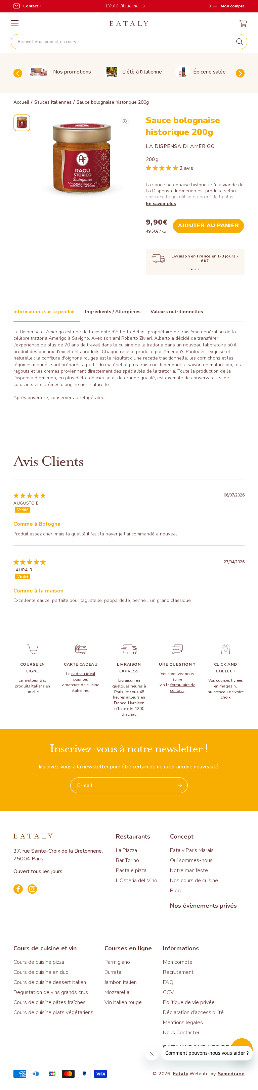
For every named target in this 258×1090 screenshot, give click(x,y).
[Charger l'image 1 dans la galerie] (21, 122)
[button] (129, 41)
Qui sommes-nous (191, 860)
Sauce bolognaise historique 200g (113, 102)
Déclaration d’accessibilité (193, 1012)
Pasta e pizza (131, 870)
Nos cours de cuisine (194, 880)
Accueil (21, 102)
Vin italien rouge (123, 1002)
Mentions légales (183, 1022)
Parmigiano (117, 962)
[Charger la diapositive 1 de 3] (192, 269)
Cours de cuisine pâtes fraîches (49, 1002)
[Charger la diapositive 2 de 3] (195, 269)
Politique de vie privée (189, 1002)
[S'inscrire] (180, 785)
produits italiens (30, 686)
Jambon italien (120, 982)
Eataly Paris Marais (192, 850)
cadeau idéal (83, 673)
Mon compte (177, 962)
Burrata (112, 972)
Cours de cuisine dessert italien (49, 982)
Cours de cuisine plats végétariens (53, 1012)
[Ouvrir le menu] (14, 23)
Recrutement (178, 972)
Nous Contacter (181, 1032)
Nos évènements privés (203, 906)
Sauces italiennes (53, 102)
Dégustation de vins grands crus (50, 992)
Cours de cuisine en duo (41, 972)
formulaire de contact (182, 687)
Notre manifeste (189, 870)
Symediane (231, 1074)
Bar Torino (127, 860)
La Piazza (126, 850)
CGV (168, 992)
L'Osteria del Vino (136, 880)
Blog (175, 890)
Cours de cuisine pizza (38, 962)
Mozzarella (116, 992)
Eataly (180, 1074)
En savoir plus (161, 203)
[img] (29, 495)
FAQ (168, 982)
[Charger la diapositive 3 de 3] (198, 269)
